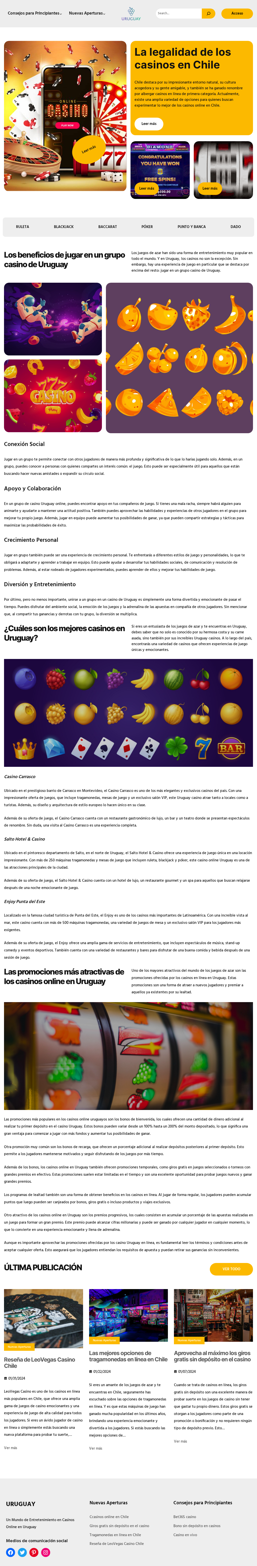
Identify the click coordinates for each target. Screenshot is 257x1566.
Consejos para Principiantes (202, 1503)
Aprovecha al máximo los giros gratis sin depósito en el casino (212, 1356)
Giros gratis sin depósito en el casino (119, 1526)
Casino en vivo (185, 1535)
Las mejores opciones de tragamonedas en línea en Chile (128, 1356)
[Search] (208, 14)
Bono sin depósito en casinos (196, 1526)
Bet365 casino (184, 1517)
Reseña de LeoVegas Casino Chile (39, 1363)
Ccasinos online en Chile (109, 1517)
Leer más (89, 150)
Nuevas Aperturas (19, 1347)
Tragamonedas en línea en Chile (115, 1535)
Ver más (10, 1448)
